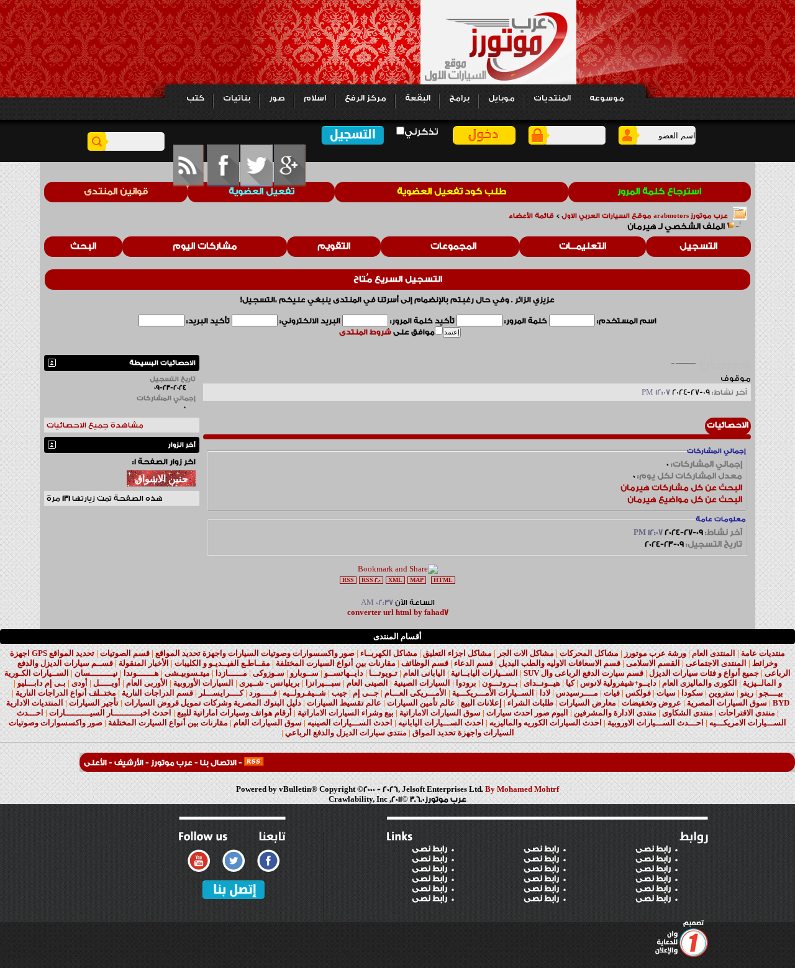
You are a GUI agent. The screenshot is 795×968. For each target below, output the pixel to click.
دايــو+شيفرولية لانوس (618, 683)
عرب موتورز (172, 762)
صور (277, 98)
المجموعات (453, 246)
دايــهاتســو (343, 673)
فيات (612, 692)
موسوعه (606, 98)
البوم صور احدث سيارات (527, 712)
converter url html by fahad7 (397, 612)
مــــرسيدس (577, 692)
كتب (195, 98)
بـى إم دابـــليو (41, 683)
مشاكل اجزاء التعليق (457, 653)
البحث (83, 246)
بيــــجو (771, 692)
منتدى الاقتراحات (747, 712)
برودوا (466, 683)
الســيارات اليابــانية (484, 673)
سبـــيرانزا (323, 683)
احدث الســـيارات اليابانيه (441, 722)
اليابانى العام (424, 673)
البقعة (417, 98)
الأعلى (95, 762)
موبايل (501, 98)
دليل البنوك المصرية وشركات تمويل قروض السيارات (212, 702)
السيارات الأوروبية (203, 683)
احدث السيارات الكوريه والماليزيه (545, 722)
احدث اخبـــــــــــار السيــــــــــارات (110, 712)
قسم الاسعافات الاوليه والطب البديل (559, 663)
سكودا (692, 692)
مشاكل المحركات (589, 653)
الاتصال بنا (218, 762)
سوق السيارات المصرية (727, 702)
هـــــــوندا (141, 673)
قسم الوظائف (424, 663)
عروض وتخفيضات (651, 702)
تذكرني (421, 132)
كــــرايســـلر (221, 692)
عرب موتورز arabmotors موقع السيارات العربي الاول (644, 216)
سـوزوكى (268, 673)
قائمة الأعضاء (531, 216)
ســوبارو (304, 673)
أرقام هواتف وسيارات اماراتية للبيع (234, 712)
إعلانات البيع (481, 702)
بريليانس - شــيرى (269, 683)
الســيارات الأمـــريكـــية (493, 692)
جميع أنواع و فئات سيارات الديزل (704, 673)
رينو (746, 692)
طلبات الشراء (530, 702)
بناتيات (236, 98)
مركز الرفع (365, 98)
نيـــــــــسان (96, 673)
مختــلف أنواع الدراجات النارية (66, 692)
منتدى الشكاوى (687, 712)
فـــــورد (263, 692)
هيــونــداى (542, 683)
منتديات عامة (763, 653)
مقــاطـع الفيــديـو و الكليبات (222, 663)
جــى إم (366, 692)
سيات (666, 692)
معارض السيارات (587, 702)
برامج (459, 98)
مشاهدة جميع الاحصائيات (95, 425)
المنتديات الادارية (34, 702)
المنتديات (552, 98)
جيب (339, 692)
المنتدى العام (713, 653)
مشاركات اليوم (205, 246)
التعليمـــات (582, 246)
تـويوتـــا (383, 673)
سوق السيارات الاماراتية (440, 712)
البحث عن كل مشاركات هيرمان (681, 487)
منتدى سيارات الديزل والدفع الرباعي (346, 732)
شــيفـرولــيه (304, 692)
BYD (781, 702)
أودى (79, 683)
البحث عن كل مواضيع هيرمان (684, 499)
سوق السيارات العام (268, 722)
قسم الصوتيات (125, 653)
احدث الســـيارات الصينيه (350, 722)
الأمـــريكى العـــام (415, 692)
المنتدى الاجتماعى (716, 663)
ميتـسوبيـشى (187, 673)
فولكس (638, 692)
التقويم (333, 246)
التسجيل (698, 246)
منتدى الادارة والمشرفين (615, 712)
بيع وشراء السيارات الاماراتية (346, 712)
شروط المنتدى (365, 332)
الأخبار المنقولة (144, 663)
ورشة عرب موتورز (655, 653)
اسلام (315, 98)
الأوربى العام (147, 683)
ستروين (722, 692)
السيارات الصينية (422, 683)
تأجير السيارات (94, 702)
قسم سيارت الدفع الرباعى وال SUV (583, 673)
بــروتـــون (500, 683)
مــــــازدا (231, 673)
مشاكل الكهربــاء (388, 653)
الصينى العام (367, 683)
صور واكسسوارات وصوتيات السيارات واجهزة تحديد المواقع (255, 653)
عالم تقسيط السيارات (344, 702)
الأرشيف (128, 762)
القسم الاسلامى (653, 663)
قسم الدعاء (473, 663)
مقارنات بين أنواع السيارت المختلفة (336, 663)
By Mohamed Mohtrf (522, 789)
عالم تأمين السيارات (421, 702)
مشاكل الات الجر (525, 653)
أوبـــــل (106, 683)
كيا (570, 683)
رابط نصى (429, 849)
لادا (545, 692)
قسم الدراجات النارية (157, 692)
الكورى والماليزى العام (699, 683)
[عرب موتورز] (254, 762)
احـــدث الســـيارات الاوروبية (655, 722)
